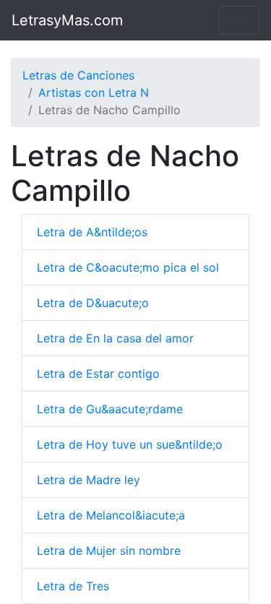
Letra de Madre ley (88, 480)
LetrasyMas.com (67, 20)
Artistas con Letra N (93, 92)
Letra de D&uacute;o (93, 302)
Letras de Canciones (78, 75)
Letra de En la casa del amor (115, 338)
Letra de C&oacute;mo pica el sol (128, 267)
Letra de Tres (73, 586)
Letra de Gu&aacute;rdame (110, 409)
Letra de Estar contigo (98, 373)
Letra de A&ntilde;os (92, 232)
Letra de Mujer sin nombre (109, 550)
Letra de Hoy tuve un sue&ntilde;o (130, 444)
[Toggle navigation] (239, 20)
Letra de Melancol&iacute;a (111, 515)
